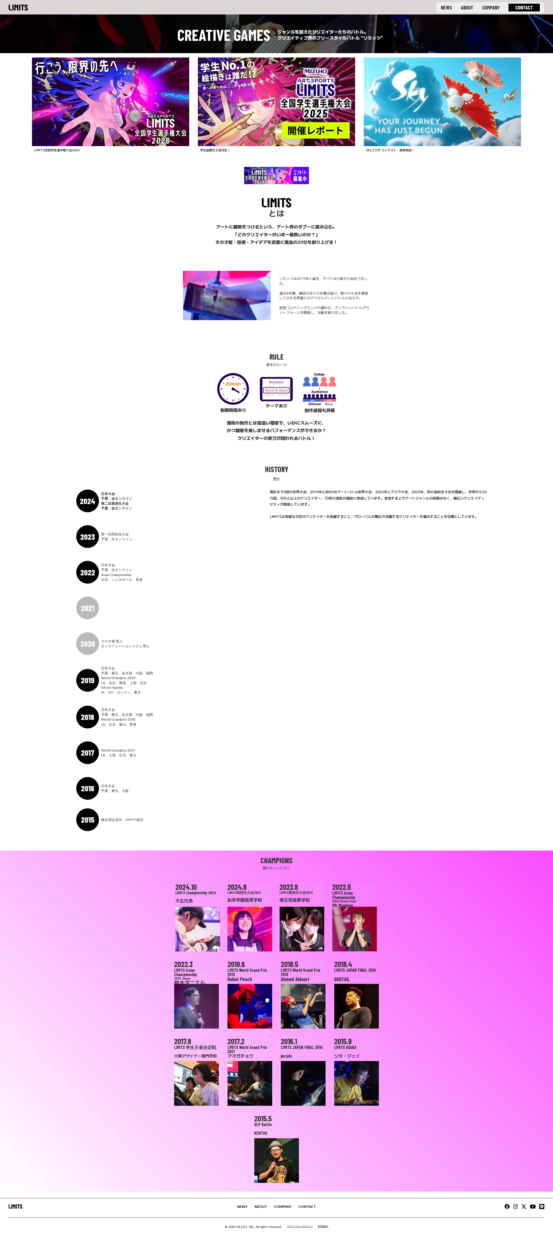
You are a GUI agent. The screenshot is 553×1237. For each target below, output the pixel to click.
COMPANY (491, 7)
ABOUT (467, 7)
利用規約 (323, 1226)
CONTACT (307, 1206)
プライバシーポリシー (300, 1226)
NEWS (446, 8)
